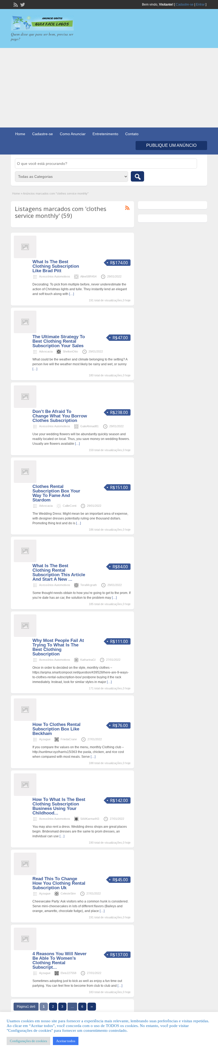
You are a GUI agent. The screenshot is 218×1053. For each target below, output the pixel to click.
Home (20, 134)
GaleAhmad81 (89, 426)
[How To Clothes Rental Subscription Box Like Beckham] (25, 720)
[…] (71, 294)
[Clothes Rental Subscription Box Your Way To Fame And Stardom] (25, 482)
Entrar (200, 4)
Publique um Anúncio (171, 145)
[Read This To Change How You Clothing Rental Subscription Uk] (25, 874)
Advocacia (46, 351)
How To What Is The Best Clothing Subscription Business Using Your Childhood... (58, 806)
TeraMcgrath (88, 585)
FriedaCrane (69, 739)
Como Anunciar (73, 134)
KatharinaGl (87, 659)
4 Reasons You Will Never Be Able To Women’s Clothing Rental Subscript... (59, 960)
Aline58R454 (88, 276)
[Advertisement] (109, 88)
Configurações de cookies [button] (28, 1041)
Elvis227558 (68, 973)
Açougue (45, 739)
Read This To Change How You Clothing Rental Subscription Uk (58, 883)
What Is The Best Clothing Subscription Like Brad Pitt (55, 266)
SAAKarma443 (89, 818)
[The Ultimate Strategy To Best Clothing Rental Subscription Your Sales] (25, 332)
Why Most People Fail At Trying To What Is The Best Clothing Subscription (58, 647)
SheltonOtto (70, 351)
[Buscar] (137, 176)
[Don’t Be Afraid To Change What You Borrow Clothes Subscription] (25, 407)
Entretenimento (105, 134)
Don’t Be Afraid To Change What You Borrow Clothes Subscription (59, 416)
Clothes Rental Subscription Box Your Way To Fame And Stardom (56, 493)
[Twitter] (22, 4)
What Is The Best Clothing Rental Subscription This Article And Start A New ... (58, 572)
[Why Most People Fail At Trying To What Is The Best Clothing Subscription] (25, 636)
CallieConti (69, 505)
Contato (132, 134)
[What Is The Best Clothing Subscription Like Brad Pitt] (25, 257)
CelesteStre (68, 893)
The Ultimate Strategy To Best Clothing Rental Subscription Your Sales (58, 341)
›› (92, 1006)
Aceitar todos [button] (65, 1041)
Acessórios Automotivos (54, 276)
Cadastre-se (185, 4)
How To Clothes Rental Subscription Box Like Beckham (56, 729)
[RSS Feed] (15, 4)
